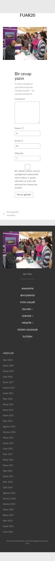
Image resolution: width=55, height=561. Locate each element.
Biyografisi (27, 295)
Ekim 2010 (8, 482)
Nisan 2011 (8, 465)
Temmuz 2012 (9, 432)
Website (19, 153)
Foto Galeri (27, 302)
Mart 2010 (8, 521)
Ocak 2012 (8, 449)
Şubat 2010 (8, 526)
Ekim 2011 (8, 454)
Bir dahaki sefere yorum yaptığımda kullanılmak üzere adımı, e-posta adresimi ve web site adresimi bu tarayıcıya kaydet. (27, 179)
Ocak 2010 (8, 532)
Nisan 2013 (8, 410)
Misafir (27, 323)
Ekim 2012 (8, 421)
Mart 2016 (8, 399)
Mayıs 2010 (8, 510)
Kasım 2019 (8, 371)
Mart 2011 (8, 471)
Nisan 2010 (8, 515)
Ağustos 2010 (9, 493)
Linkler (27, 316)
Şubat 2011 (8, 476)
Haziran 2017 (9, 388)
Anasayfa (28, 288)
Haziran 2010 (9, 504)
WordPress (20, 541)
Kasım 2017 (8, 382)
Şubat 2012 (8, 443)
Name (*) (19, 128)
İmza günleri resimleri (13, 214)
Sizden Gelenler (27, 330)
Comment (20, 99)
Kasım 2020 (8, 366)
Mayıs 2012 (8, 438)
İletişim (27, 336)
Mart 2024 (8, 360)
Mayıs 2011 (8, 460)
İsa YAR (26, 309)
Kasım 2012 (8, 416)
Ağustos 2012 (9, 427)
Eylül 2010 (7, 488)
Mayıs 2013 (8, 405)
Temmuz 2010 (9, 499)
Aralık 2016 (8, 393)
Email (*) (19, 141)
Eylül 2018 (7, 377)
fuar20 (27, 15)
